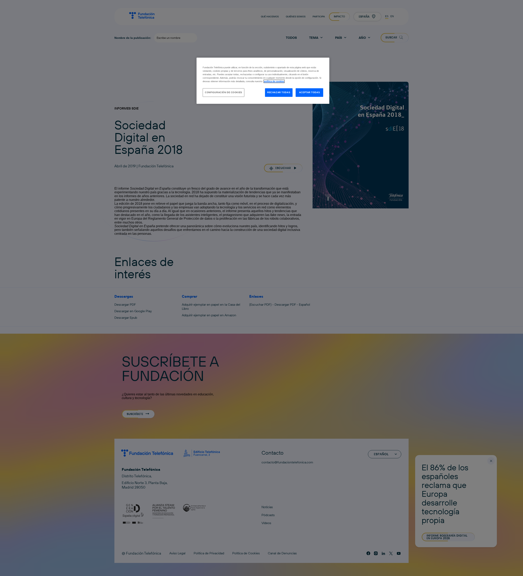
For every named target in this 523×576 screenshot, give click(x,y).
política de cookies (274, 81)
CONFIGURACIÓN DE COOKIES (223, 92)
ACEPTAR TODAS (309, 92)
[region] (263, 81)
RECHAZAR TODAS (278, 92)
